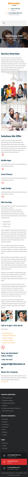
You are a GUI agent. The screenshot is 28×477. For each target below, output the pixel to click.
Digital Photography (8, 338)
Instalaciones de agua (7, 400)
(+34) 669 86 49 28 (12, 461)
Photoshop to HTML (8, 340)
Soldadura (4, 405)
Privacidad (4, 448)
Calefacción (5, 427)
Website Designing (7, 333)
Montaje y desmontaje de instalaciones (11, 408)
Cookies (4, 445)
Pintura (4, 429)
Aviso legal (4, 443)
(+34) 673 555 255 (15, 8)
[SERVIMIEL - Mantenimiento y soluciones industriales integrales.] (14, 4)
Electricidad (5, 419)
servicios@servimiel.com (15, 13)
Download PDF (5, 381)
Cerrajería (4, 434)
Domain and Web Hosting (9, 335)
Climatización (5, 424)
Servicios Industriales (12, 38)
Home (2, 38)
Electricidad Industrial (7, 398)
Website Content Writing (9, 342)
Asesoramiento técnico (7, 411)
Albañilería (4, 432)
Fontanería (4, 421)
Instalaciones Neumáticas (8, 403)
